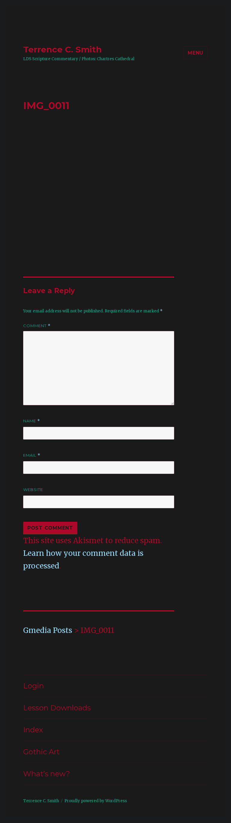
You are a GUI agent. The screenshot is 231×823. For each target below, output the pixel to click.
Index (33, 729)
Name (31, 421)
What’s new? (46, 773)
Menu (195, 53)
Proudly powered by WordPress (95, 800)
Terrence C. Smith (62, 49)
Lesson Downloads (57, 707)
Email (31, 455)
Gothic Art (41, 751)
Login (33, 685)
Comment (37, 325)
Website (33, 489)
